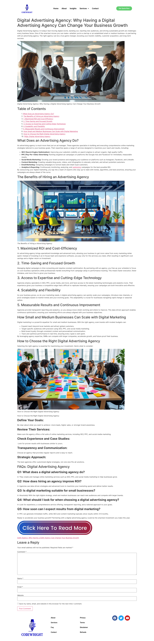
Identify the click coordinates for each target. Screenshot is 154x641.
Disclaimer (84, 627)
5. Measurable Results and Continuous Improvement (43, 129)
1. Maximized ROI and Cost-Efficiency (38, 119)
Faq (52, 627)
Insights (73, 8)
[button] (84, 8)
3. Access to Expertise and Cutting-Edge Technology (44, 124)
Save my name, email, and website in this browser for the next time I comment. (50, 604)
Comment (21, 552)
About (64, 8)
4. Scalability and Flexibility (34, 126)
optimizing (77, 167)
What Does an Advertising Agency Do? (38, 114)
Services (83, 8)
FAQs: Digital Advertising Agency (37, 136)
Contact (95, 8)
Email (20, 587)
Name (20, 578)
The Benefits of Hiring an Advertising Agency (41, 116)
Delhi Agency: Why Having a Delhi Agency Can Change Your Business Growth (48, 538)
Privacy (82, 618)
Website (20, 595)
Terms (82, 623)
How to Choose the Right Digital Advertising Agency (44, 134)
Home (55, 8)
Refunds (83, 632)
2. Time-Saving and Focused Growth (37, 121)
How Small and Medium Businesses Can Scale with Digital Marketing (50, 131)
